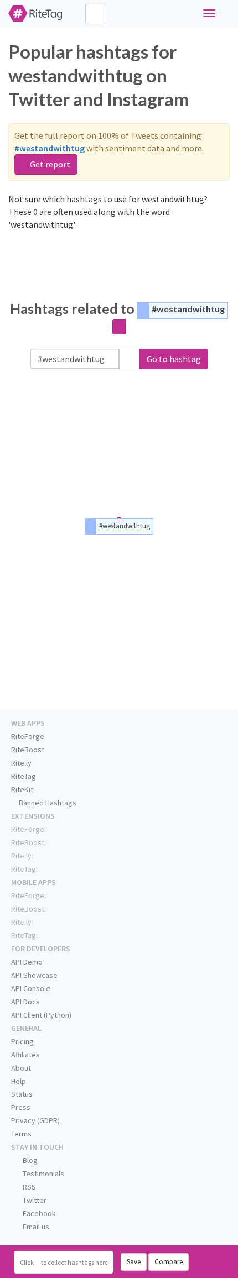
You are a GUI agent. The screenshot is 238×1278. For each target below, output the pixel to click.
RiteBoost (27, 750)
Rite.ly (21, 763)
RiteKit (22, 789)
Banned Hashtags (46, 803)
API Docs (25, 1002)
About (21, 1068)
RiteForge (27, 736)
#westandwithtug (188, 308)
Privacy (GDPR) (35, 1120)
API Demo (27, 962)
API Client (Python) (41, 1015)
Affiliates (25, 1055)
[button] (129, 359)
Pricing (22, 1041)
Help (18, 1081)
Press (20, 1107)
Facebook (38, 1213)
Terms (21, 1134)
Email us (35, 1227)
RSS (28, 1187)
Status (22, 1094)
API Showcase (34, 975)
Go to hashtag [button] (174, 358)
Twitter (33, 1200)
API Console (30, 988)
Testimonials (42, 1174)
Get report (49, 164)
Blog (29, 1160)
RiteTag (23, 776)
